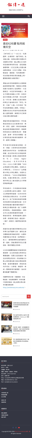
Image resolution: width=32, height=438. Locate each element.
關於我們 (3, 417)
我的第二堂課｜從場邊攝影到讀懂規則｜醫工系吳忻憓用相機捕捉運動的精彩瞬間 (21, 329)
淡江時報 (3, 397)
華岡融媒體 (4, 395)
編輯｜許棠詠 (14, 50)
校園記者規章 (4, 415)
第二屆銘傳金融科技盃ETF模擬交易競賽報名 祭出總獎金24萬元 (21, 341)
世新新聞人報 (4, 392)
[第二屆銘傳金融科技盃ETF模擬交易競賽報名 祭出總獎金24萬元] (6, 343)
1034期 (21, 50)
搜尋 (29, 296)
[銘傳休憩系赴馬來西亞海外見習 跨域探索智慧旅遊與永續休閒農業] (6, 306)
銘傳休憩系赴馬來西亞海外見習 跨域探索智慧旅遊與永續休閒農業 (21, 304)
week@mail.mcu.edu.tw (11, 382)
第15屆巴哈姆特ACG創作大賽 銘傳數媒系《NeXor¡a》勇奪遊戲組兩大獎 (21, 317)
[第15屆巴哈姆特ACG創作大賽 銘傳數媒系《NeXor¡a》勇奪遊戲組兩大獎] (6, 318)
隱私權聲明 (4, 413)
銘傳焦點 (5, 39)
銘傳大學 (3, 400)
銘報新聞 (3, 402)
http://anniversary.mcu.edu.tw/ (13, 287)
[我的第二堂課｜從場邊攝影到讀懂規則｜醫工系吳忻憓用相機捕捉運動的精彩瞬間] (6, 330)
